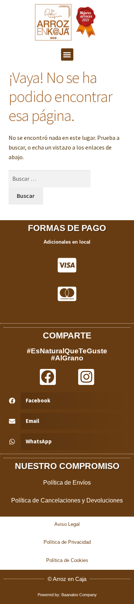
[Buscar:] (50, 178)
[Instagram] (86, 377)
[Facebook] (48, 377)
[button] (67, 54)
